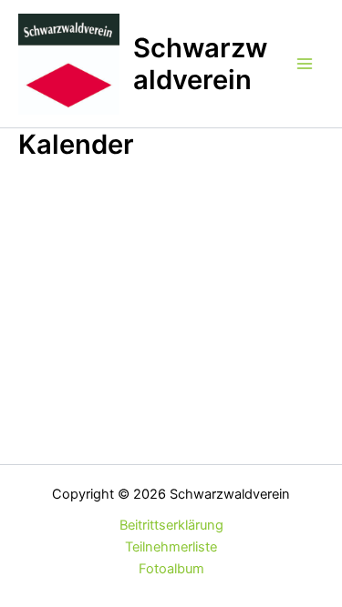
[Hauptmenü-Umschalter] (304, 64)
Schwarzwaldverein (200, 64)
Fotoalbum (171, 569)
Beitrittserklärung (171, 525)
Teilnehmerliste (171, 547)
